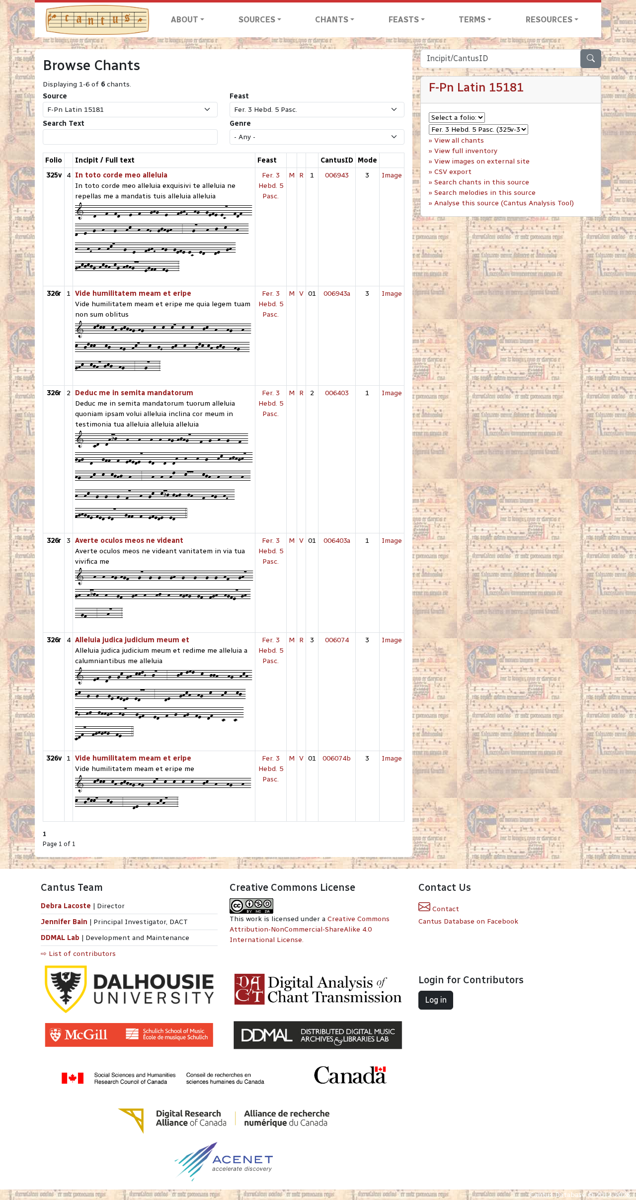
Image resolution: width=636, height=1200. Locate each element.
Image (392, 175)
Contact (444, 909)
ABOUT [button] (184, 19)
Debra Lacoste (66, 906)
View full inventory (465, 151)
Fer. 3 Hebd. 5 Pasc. (270, 185)
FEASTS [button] (404, 19)
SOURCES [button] (256, 19)
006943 (337, 175)
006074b (336, 758)
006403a (336, 540)
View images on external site (482, 161)
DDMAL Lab (60, 938)
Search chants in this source (481, 182)
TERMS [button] (472, 19)
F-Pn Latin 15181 (476, 87)
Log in (436, 1000)
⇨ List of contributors (78, 953)
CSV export (453, 172)
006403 (337, 393)
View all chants (459, 140)
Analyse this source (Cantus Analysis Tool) (504, 203)
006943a (336, 293)
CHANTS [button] (331, 19)
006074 (337, 640)
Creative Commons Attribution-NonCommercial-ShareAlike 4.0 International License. (310, 929)
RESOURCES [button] (549, 19)
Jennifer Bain (65, 922)
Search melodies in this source (485, 192)
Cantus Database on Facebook (468, 921)
